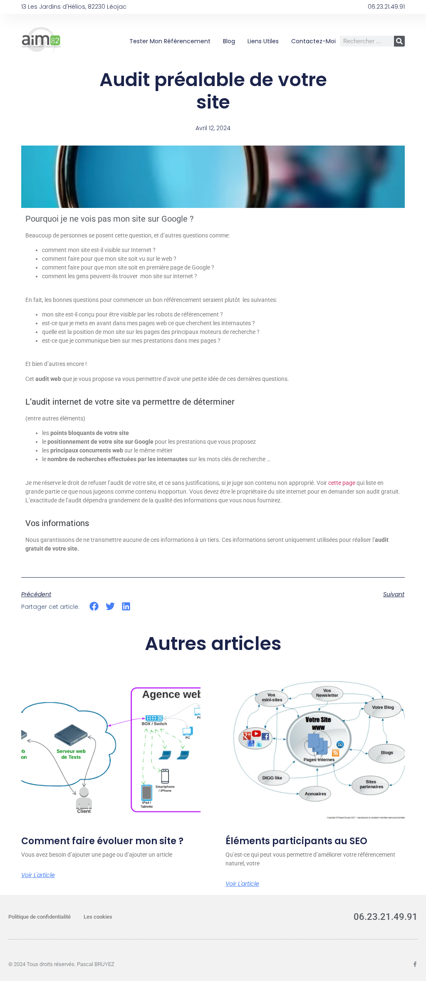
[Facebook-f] (415, 964)
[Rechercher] (399, 41)
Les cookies (98, 917)
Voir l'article (38, 875)
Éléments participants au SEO (296, 841)
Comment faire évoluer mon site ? (102, 841)
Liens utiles (263, 41)
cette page (341, 482)
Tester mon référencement (170, 41)
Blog (229, 41)
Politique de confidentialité (39, 917)
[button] (94, 606)
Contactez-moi (313, 41)
